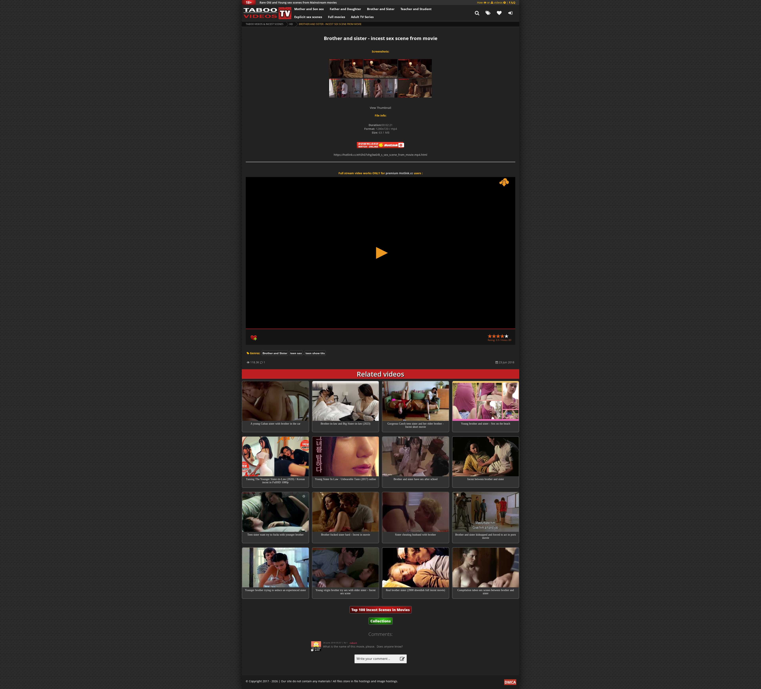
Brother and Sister (381, 9)
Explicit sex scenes (308, 17)
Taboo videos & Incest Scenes (264, 24)
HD (291, 24)
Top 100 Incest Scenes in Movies (380, 609)
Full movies (336, 17)
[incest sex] (266, 13)
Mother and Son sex (309, 9)
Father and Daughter (345, 9)
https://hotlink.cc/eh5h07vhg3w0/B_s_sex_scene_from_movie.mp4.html (380, 155)
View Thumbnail (380, 108)
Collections (380, 621)
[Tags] (488, 13)
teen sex (296, 353)
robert (353, 643)
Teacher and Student (416, 9)
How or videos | (496, 2)
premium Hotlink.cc (399, 173)
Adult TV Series (362, 17)
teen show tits (315, 353)
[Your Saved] (499, 13)
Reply (434, 649)
